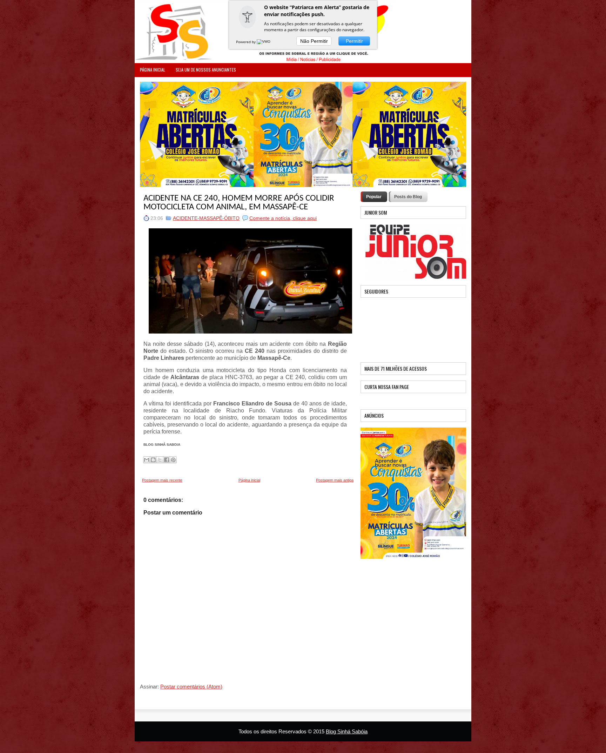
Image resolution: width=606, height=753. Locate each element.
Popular (374, 196)
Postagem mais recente (162, 480)
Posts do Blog (408, 196)
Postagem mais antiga (335, 480)
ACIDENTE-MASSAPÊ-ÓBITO (206, 218)
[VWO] (264, 41)
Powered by (246, 41)
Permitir (354, 41)
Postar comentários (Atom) (191, 687)
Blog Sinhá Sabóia (347, 731)
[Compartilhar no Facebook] (166, 459)
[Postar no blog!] (153, 459)
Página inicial (249, 480)
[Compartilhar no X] (159, 459)
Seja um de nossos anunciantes (206, 70)
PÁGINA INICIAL (152, 70)
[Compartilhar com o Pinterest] (173, 459)
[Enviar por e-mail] (146, 459)
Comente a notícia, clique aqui (283, 218)
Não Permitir (314, 41)
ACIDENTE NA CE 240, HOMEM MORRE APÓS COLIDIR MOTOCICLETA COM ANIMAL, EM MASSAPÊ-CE (238, 202)
